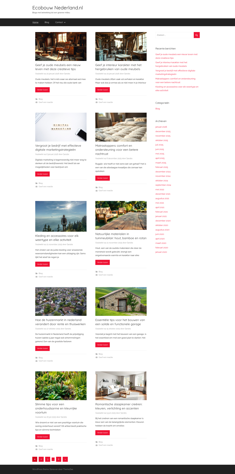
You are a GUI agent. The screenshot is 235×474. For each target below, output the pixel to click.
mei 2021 (159, 203)
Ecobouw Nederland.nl (57, 8)
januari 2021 (161, 216)
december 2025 (162, 131)
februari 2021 (161, 212)
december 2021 (162, 194)
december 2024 (162, 171)
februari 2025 (161, 167)
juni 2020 (159, 234)
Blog (47, 22)
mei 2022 (159, 189)
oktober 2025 (161, 140)
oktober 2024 (161, 180)
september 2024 (163, 185)
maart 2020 (160, 243)
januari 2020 (161, 252)
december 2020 (163, 220)
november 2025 (162, 136)
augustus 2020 (162, 229)
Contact (59, 22)
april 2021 (159, 207)
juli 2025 (159, 144)
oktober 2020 (161, 225)
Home (35, 22)
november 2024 (162, 176)
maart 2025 (160, 162)
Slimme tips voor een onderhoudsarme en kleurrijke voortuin (56, 408)
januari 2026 (161, 127)
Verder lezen (42, 90)
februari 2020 (161, 247)
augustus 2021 (162, 198)
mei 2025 (159, 153)
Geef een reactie (46, 102)
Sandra (67, 74)
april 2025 (159, 158)
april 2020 (160, 238)
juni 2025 (159, 149)
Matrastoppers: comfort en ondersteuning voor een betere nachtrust (116, 150)
